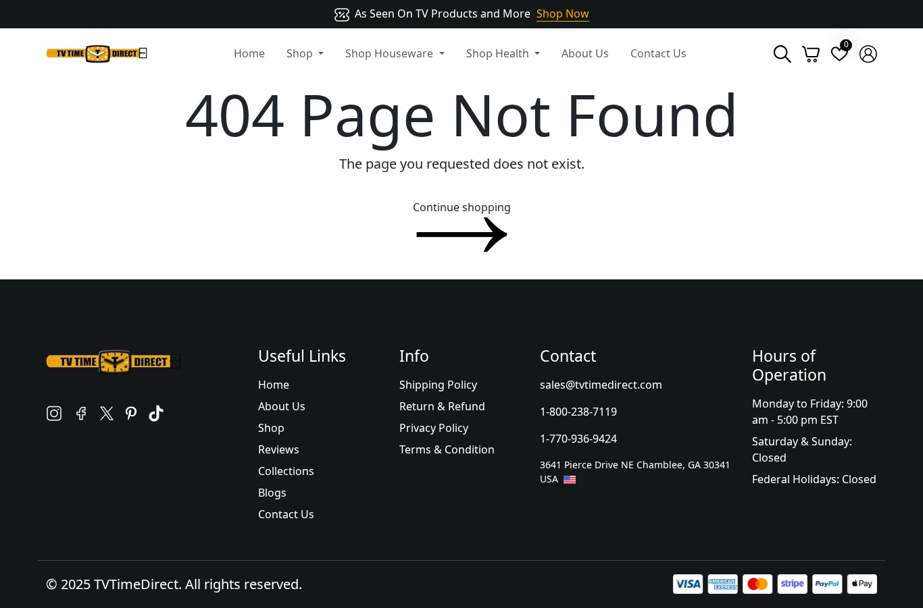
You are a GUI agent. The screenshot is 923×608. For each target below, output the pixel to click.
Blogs (272, 492)
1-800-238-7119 (578, 411)
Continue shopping (462, 207)
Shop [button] (301, 53)
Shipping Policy (438, 384)
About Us (585, 53)
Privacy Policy (433, 427)
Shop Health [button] (499, 53)
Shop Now (563, 13)
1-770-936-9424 (578, 438)
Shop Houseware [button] (390, 53)
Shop (271, 427)
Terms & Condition (447, 449)
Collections (286, 471)
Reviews (278, 449)
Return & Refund (442, 406)
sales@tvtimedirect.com (601, 384)
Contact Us (658, 53)
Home (249, 53)
